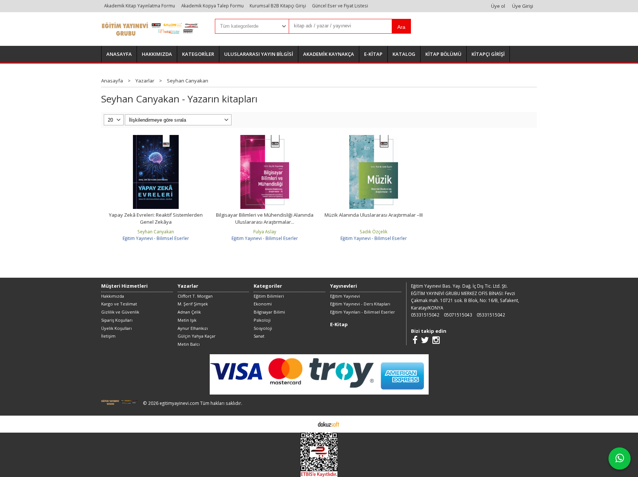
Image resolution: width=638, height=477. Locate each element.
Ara (401, 27)
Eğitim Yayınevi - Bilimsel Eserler (156, 238)
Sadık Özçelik (373, 231)
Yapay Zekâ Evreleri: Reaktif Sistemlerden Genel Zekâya (156, 219)
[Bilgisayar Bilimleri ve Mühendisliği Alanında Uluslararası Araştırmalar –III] (264, 138)
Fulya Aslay (264, 231)
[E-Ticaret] (329, 423)
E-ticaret (307, 423)
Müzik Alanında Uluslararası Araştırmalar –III (374, 215)
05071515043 (458, 315)
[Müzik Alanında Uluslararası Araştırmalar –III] (373, 138)
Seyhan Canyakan (155, 231)
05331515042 (425, 315)
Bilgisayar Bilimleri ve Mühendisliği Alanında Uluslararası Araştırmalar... (264, 219)
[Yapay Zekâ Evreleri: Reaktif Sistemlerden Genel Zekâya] (156, 138)
